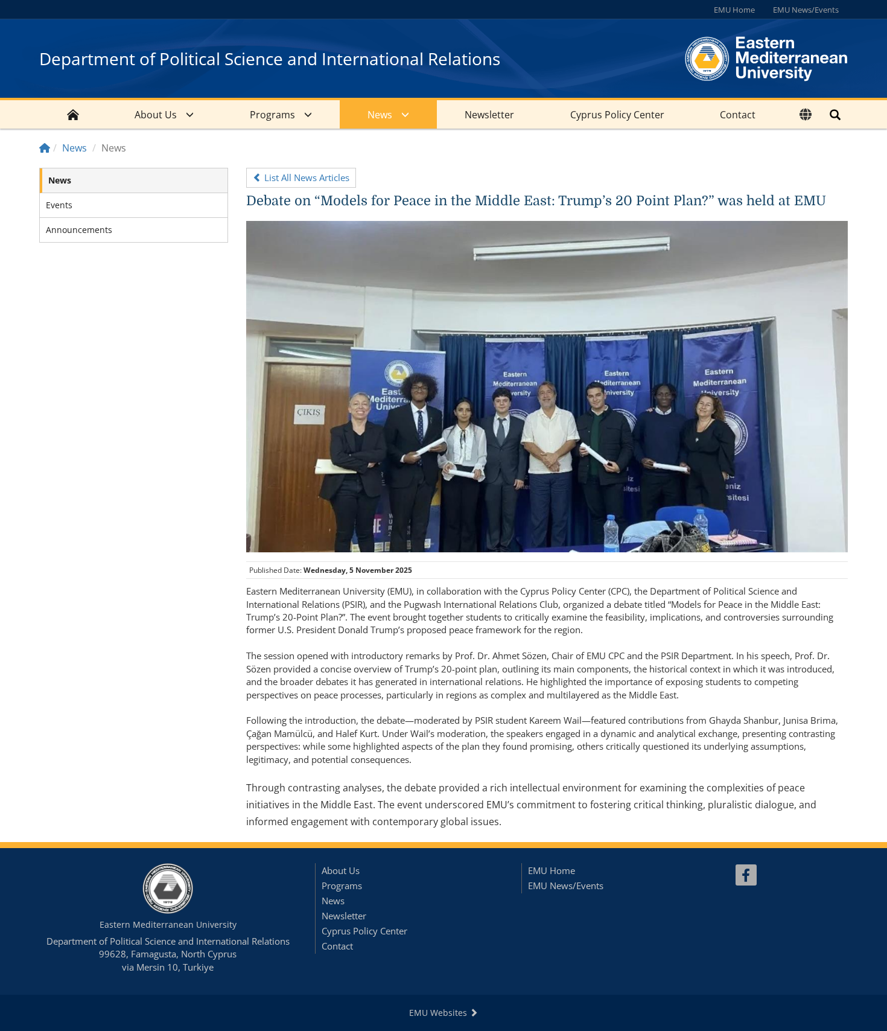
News (379, 114)
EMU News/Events (806, 9)
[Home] (44, 148)
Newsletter (489, 114)
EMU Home (734, 9)
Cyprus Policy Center (617, 114)
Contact (737, 114)
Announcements (79, 229)
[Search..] (835, 114)
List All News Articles (305, 177)
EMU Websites (439, 1012)
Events (59, 205)
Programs (272, 114)
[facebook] (746, 875)
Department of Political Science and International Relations (269, 58)
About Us (156, 114)
